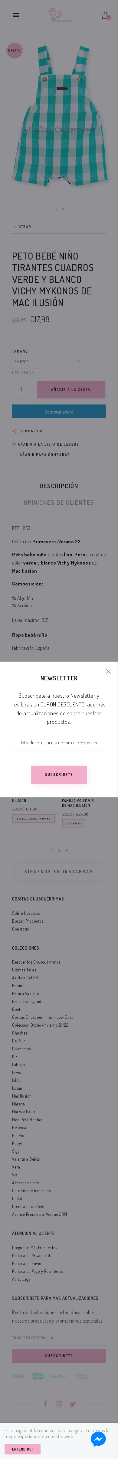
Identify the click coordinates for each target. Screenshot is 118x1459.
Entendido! (22, 1449)
